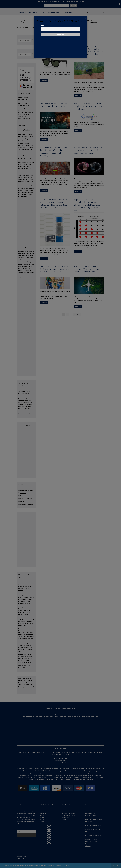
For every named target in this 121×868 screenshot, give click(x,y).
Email (42, 26)
